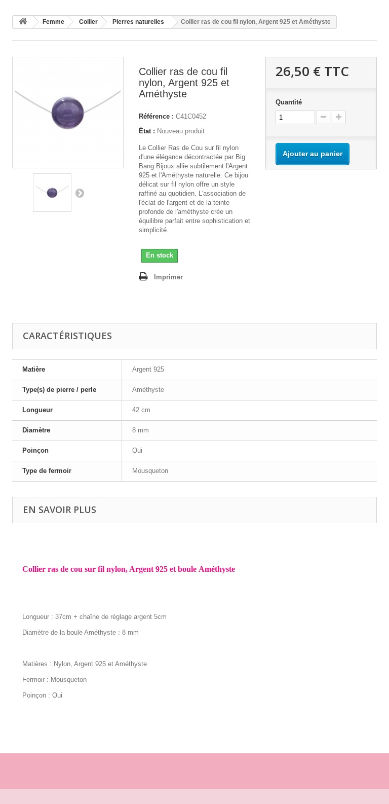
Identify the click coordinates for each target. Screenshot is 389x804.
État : (147, 131)
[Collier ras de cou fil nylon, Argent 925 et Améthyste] (52, 192)
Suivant (79, 193)
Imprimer (168, 277)
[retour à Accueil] (22, 22)
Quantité (289, 102)
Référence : (156, 116)
